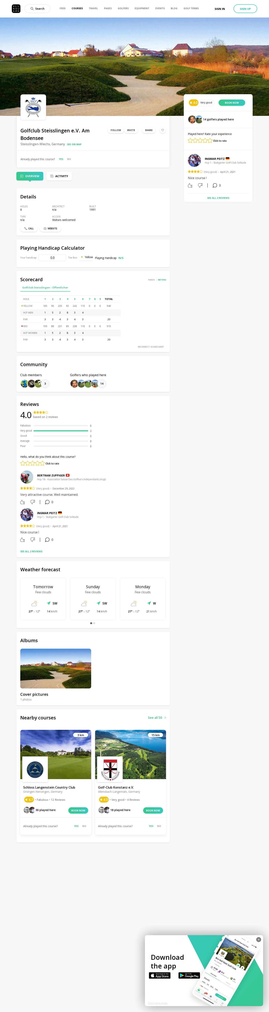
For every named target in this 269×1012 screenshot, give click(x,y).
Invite (131, 130)
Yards (151, 279)
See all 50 (155, 717)
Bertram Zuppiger (51, 475)
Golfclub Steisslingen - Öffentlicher (45, 287)
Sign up (245, 9)
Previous (185, 172)
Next (251, 172)
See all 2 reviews (31, 551)
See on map (74, 144)
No (69, 159)
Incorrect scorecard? (151, 346)
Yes (61, 159)
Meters (162, 279)
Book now (78, 810)
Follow (116, 130)
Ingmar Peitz (47, 513)
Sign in (220, 9)
